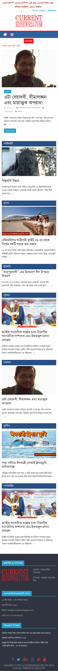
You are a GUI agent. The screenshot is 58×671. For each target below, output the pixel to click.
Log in (42, 10)
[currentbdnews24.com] (5, 34)
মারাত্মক (20, 111)
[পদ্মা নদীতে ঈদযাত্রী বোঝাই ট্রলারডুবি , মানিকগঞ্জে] (29, 430)
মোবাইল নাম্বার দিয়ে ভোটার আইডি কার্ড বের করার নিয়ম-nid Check (26, 632)
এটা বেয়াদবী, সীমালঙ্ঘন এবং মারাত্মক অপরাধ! (25, 100)
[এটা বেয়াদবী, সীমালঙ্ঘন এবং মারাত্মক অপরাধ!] (29, 51)
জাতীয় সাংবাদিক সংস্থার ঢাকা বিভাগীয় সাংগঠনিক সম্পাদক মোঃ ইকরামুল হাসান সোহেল (25, 336)
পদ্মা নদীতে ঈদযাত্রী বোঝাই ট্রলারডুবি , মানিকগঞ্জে (25, 465)
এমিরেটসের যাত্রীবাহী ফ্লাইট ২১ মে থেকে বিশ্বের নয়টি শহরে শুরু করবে (26, 242)
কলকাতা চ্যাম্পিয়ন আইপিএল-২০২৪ (14, 637)
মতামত (8, 91)
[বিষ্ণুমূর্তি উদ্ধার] (29, 148)
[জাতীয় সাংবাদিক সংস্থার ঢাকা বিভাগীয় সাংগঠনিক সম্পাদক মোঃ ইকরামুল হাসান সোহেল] (29, 300)
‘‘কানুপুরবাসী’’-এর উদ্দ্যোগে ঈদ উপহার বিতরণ (25, 274)
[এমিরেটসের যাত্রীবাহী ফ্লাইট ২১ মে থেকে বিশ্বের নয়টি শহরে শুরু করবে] (29, 208)
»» (10, 124)
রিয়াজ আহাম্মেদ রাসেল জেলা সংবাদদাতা (29, 107)
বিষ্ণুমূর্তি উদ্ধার (7, 44)
